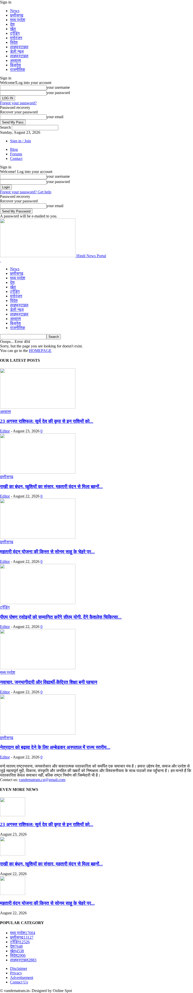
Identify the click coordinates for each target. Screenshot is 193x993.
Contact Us (19, 982)
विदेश (14, 42)
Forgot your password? (18, 103)
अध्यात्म (15, 60)
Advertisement (21, 977)
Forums (16, 154)
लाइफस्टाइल (19, 47)
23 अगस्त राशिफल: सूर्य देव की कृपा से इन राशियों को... (46, 421)
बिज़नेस (15, 65)
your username (58, 87)
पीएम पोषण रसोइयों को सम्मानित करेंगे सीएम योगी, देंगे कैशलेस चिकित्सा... (61, 617)
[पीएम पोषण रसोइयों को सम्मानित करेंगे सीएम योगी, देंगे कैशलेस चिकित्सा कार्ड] (37, 603)
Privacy (16, 973)
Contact (16, 158)
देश (12, 24)
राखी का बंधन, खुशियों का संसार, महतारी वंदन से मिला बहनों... (51, 486)
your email (54, 117)
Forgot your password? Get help (25, 192)
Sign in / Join (20, 141)
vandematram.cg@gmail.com (42, 780)
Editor (5, 431)
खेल (13, 29)
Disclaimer (18, 968)
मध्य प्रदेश (17, 20)
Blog (14, 149)
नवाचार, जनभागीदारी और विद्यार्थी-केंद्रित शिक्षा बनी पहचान (48, 682)
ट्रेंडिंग (15, 33)
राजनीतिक (17, 69)
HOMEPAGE (40, 350)
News (14, 11)
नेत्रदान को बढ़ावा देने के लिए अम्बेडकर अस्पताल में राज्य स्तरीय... (55, 747)
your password (58, 93)
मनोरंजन (16, 38)
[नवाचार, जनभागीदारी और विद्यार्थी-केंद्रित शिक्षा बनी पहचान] (37, 668)
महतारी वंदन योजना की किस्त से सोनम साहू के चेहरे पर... (47, 551)
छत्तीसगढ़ (16, 15)
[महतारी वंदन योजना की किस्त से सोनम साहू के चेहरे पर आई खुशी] (37, 537)
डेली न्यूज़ (17, 51)
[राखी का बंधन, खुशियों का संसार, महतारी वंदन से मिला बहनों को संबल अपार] (37, 472)
